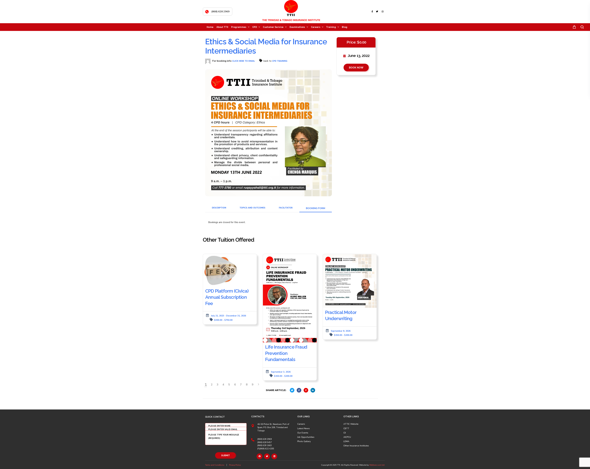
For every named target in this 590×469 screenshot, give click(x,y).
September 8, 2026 (340, 330)
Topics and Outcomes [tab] (252, 207)
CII (344, 432)
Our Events (302, 432)
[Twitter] (267, 456)
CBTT (346, 428)
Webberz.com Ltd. (377, 465)
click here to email (243, 61)
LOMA (346, 441)
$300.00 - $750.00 (223, 320)
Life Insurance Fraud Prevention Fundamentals (286, 353)
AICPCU (347, 437)
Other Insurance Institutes (356, 445)
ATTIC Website (350, 424)
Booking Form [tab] (315, 208)
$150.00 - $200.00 (283, 376)
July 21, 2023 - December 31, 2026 (228, 315)
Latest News (303, 428)
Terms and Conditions (214, 465)
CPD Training (279, 61)
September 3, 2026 (281, 371)
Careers (301, 424)
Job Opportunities (305, 437)
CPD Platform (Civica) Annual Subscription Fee (227, 297)
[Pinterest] (274, 456)
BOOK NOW (356, 67)
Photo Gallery (304, 441)
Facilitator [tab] (286, 207)
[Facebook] (259, 456)
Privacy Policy (235, 465)
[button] (573, 27)
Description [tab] (219, 207)
